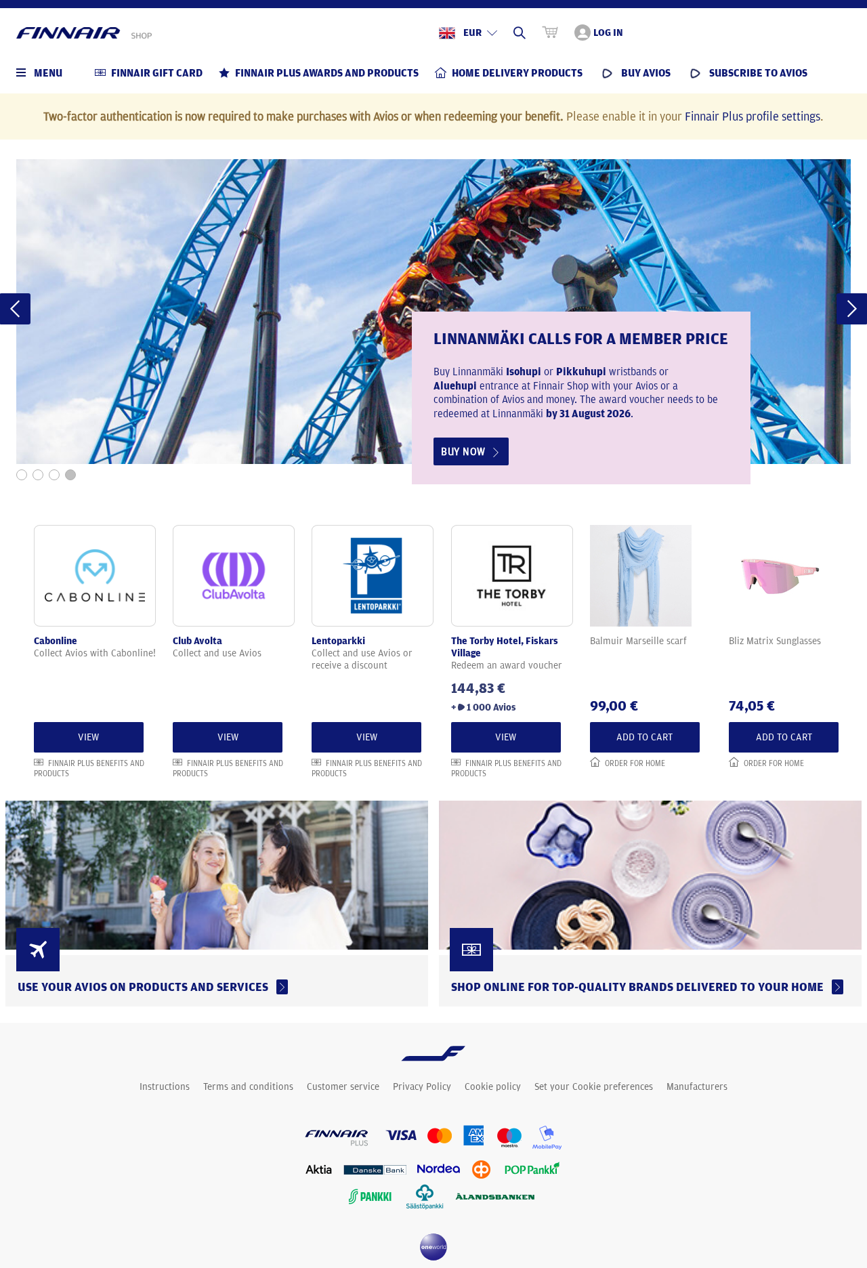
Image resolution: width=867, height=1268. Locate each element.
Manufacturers (697, 1086)
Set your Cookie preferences (593, 1086)
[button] (21, 474)
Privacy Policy (422, 1086)
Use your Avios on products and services (146, 986)
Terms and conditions (248, 1086)
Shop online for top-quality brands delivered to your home (640, 986)
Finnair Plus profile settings (752, 115)
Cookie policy (493, 1086)
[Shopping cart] (550, 32)
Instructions (165, 1086)
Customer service (343, 1086)
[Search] (519, 32)
